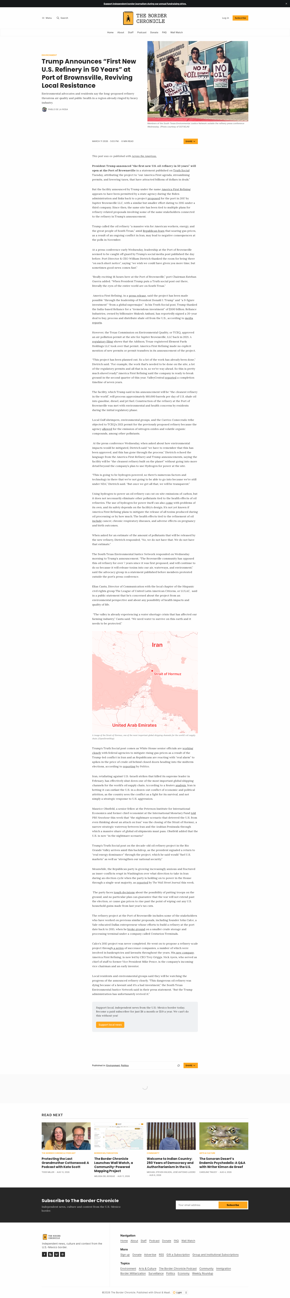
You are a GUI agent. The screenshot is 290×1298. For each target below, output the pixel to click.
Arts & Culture (207, 1153)
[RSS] (50, 1254)
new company (185, 952)
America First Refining (176, 189)
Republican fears (153, 231)
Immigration (223, 1268)
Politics (125, 1065)
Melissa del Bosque (104, 1176)
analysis (181, 785)
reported (170, 377)
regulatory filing (102, 341)
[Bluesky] (56, 1254)
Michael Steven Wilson (159, 1172)
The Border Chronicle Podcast (59, 1153)
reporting (129, 766)
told (193, 813)
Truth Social (181, 170)
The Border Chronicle (123, 1292)
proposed (154, 198)
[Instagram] (62, 1254)
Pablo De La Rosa (58, 109)
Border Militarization (106, 1153)
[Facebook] (44, 1254)
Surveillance (156, 1273)
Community (153, 1153)
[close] (286, 3)
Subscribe (240, 18)
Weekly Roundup (202, 1273)
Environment (49, 55)
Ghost (157, 1292)
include (97, 521)
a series (119, 948)
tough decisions (124, 892)
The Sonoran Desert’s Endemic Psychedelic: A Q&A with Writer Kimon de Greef (222, 1163)
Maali (167, 1292)
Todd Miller (48, 1172)
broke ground (136, 929)
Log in (225, 18)
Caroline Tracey (208, 1172)
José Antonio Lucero (184, 1172)
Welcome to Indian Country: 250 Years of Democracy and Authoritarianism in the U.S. (170, 1163)
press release (137, 295)
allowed (107, 429)
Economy (184, 1273)
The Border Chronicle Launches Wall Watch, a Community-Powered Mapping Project (113, 1165)
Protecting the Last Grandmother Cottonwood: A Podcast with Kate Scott (65, 1163)
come (169, 502)
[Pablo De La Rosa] (44, 109)
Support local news (110, 1024)
